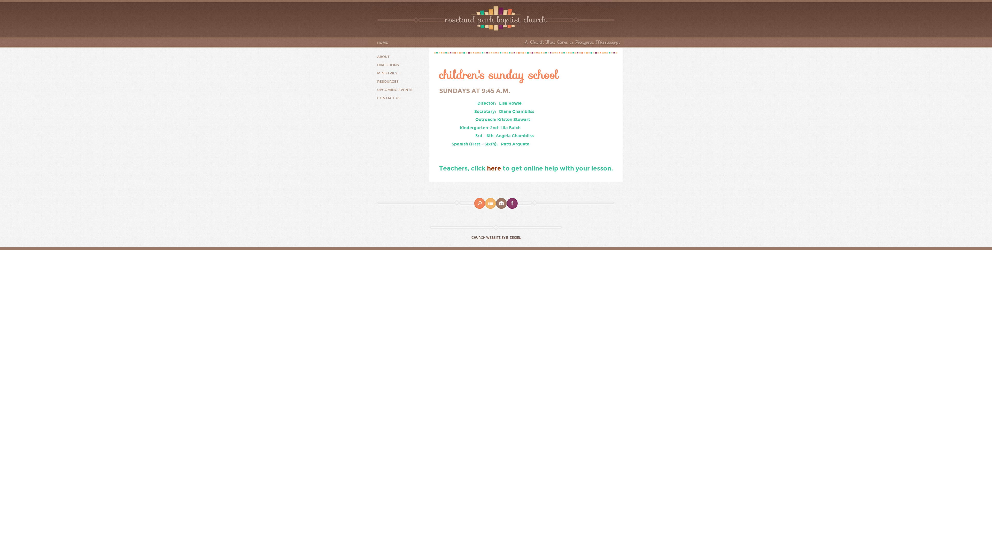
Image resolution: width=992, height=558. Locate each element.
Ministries (387, 73)
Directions (388, 65)
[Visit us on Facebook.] (512, 208)
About (383, 57)
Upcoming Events (394, 90)
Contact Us (388, 98)
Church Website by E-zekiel (496, 237)
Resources (388, 82)
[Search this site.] (479, 208)
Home (382, 43)
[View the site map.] (490, 208)
